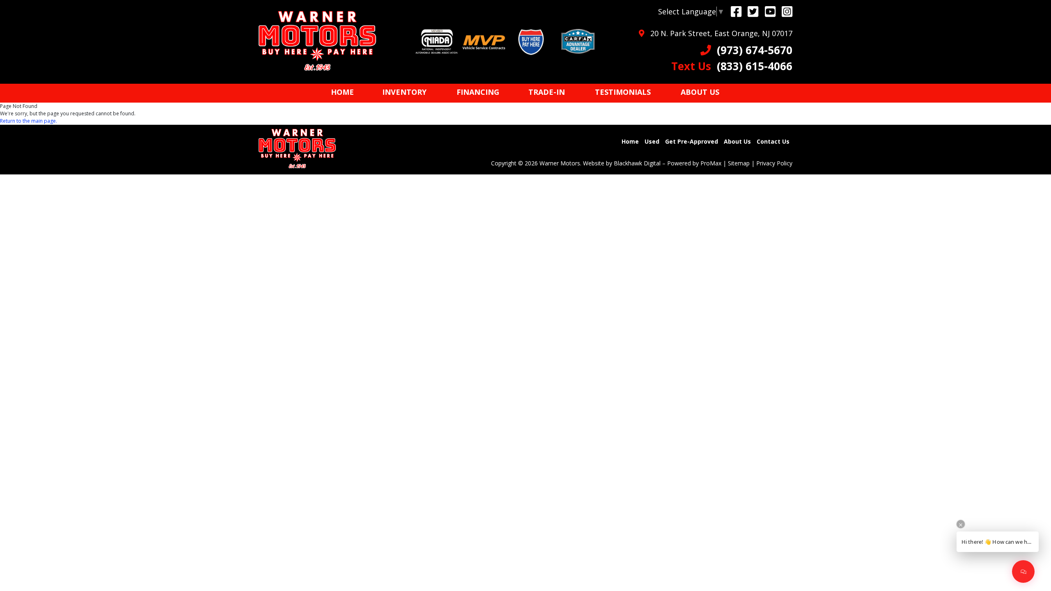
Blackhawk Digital (637, 163)
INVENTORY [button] (404, 92)
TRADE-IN (546, 92)
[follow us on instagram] (787, 11)
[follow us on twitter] (753, 11)
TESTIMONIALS (623, 92)
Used (652, 141)
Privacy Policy (774, 163)
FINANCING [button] (478, 92)
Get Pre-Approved (691, 141)
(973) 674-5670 (751, 50)
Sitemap (739, 163)
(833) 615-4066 (731, 66)
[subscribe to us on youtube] (770, 11)
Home (630, 141)
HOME (342, 92)
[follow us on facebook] (736, 11)
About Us (737, 141)
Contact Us (773, 141)
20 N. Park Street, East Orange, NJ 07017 (718, 33)
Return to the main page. (28, 120)
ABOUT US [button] (700, 92)
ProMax (710, 163)
